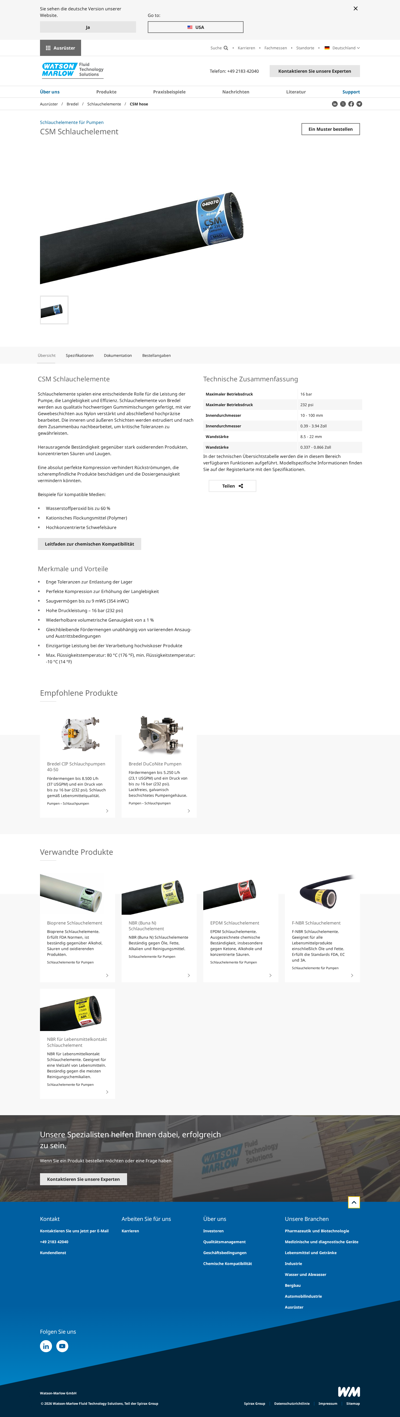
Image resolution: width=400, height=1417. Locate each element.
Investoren (213, 1230)
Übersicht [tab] (47, 355)
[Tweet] (343, 104)
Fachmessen (275, 47)
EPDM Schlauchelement (234, 923)
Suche (216, 47)
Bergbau (293, 1285)
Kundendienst (53, 1252)
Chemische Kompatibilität (227, 1263)
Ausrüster (64, 48)
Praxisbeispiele (169, 92)
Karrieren (246, 47)
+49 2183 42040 (54, 1241)
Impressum (328, 1403)
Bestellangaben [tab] (156, 355)
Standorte (305, 47)
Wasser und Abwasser (305, 1274)
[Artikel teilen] (335, 104)
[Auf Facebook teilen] (351, 104)
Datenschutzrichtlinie (292, 1403)
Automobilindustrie (303, 1296)
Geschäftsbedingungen (225, 1252)
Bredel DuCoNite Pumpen (155, 764)
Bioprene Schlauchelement (74, 923)
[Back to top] (354, 1202)
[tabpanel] (200, 519)
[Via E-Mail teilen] (359, 104)
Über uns (50, 92)
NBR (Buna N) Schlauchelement (146, 926)
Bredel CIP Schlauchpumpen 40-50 (76, 767)
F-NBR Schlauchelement (316, 923)
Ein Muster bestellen (331, 129)
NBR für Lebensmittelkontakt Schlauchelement (77, 1042)
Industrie (293, 1263)
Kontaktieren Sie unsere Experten (314, 71)
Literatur (296, 92)
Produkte (106, 92)
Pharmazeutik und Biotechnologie (317, 1230)
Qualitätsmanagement (224, 1241)
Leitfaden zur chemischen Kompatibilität (89, 544)
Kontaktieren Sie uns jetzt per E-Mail (74, 1230)
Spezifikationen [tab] (80, 355)
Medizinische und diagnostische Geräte (321, 1241)
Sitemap (353, 1403)
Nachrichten (236, 92)
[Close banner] (355, 8)
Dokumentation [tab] (118, 355)
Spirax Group (254, 1403)
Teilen (228, 486)
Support (351, 92)
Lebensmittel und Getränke (311, 1252)
